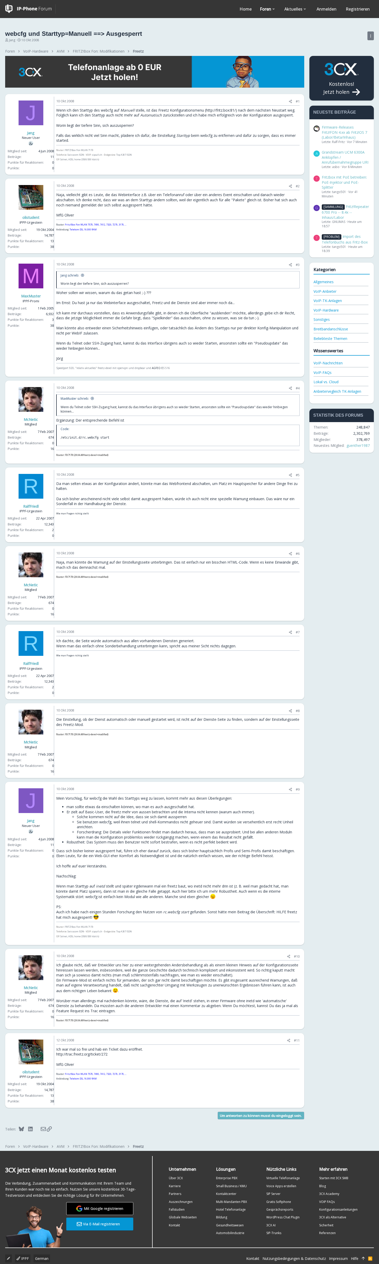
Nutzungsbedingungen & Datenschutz (294, 1258)
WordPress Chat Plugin (283, 1217)
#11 (297, 1040)
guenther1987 (358, 445)
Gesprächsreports (279, 1209)
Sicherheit (326, 1225)
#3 (298, 264)
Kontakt (174, 1225)
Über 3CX (176, 1178)
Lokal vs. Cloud (326, 381)
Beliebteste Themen (330, 338)
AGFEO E (157, 368)
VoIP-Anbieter (325, 291)
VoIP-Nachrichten (328, 363)
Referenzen (327, 1233)
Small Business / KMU (231, 1186)
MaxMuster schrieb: (75, 398)
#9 (298, 789)
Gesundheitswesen (230, 1225)
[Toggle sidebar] (370, 35)
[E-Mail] (39, 1129)
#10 (297, 956)
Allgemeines (324, 281)
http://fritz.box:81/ (221, 110)
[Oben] (363, 1258)
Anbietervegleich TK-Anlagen (337, 391)
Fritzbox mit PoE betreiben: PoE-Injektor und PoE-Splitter (344, 182)
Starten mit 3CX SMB (333, 1178)
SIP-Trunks (273, 1233)
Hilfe (354, 1258)
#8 (298, 710)
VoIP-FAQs (323, 372)
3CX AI (271, 1225)
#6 (298, 553)
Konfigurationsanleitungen (338, 1209)
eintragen (107, 1010)
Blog (322, 1186)
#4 (298, 388)
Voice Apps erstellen (281, 1186)
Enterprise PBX (226, 1178)
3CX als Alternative (332, 1217)
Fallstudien (177, 1209)
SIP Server (273, 1194)
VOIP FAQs (327, 1202)
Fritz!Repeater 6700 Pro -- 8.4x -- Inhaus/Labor (345, 212)
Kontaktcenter (226, 1194)
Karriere (175, 1186)
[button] (273, 9)
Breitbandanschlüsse (331, 329)
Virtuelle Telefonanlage (283, 1178)
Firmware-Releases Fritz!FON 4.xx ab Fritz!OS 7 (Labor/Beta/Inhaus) (344, 132)
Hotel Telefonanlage (231, 1209)
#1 (298, 101)
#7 (298, 632)
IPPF (24, 1258)
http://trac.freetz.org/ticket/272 (82, 1054)
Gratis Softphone (278, 1202)
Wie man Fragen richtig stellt (72, 513)
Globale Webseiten (183, 1217)
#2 (298, 186)
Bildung (221, 1217)
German (41, 1258)
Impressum (338, 1258)
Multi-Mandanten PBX (231, 1202)
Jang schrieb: (70, 275)
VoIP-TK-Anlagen (328, 300)
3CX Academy (329, 1194)
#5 (298, 475)
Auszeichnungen (181, 1202)
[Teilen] (290, 101)
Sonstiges (322, 319)
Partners (175, 1194)
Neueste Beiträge (334, 112)
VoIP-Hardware (326, 310)
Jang (12, 40)
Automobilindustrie (230, 1233)
